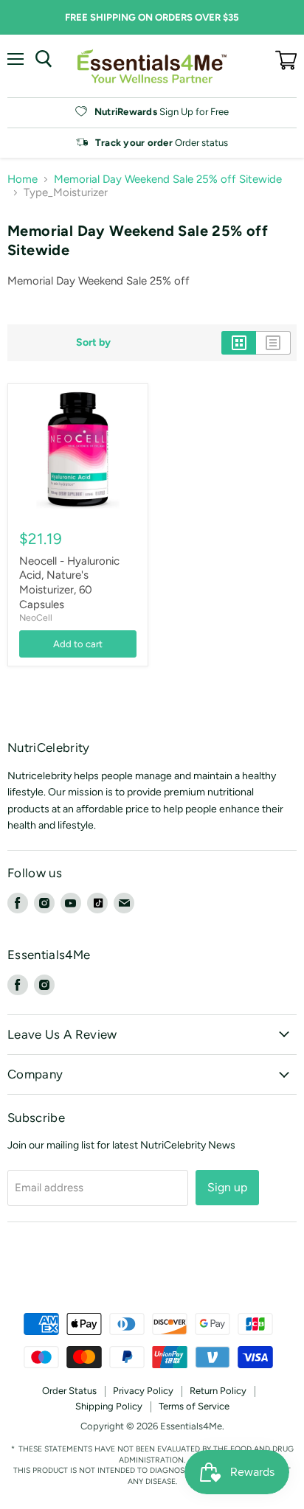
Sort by (93, 343)
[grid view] (238, 343)
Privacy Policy (143, 1390)
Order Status (69, 1390)
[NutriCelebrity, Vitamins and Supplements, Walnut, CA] (152, 1272)
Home (22, 179)
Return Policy (218, 1390)
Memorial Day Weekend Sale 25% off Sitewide (168, 179)
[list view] (273, 343)
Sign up (227, 1187)
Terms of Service (194, 1406)
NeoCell (35, 617)
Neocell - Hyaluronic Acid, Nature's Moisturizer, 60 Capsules (69, 582)
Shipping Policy (108, 1406)
